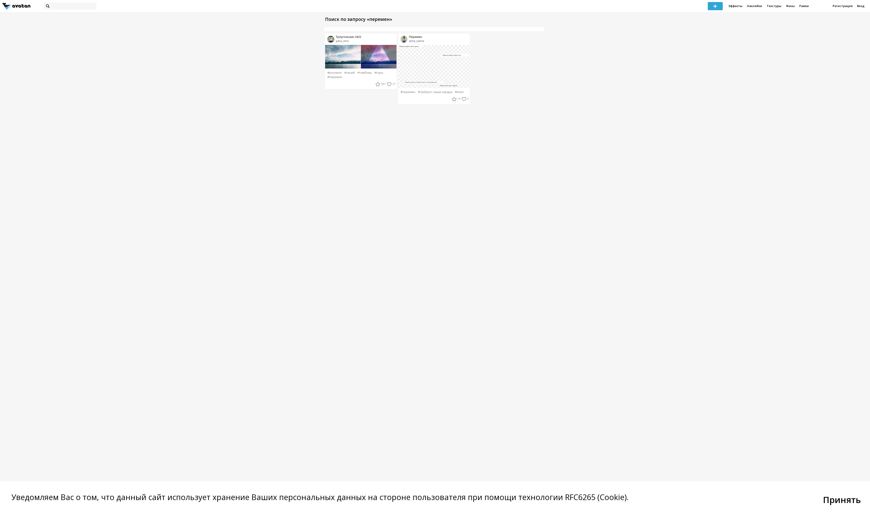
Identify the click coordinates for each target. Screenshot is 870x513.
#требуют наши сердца (435, 91)
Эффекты (735, 6)
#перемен (334, 77)
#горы (379, 72)
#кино (459, 91)
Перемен (415, 36)
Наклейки (754, 6)
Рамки (804, 6)
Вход (860, 6)
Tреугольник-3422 (348, 36)
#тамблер (365, 72)
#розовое (334, 72)
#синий (349, 72)
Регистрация (843, 6)
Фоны (790, 6)
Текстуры (774, 6)
